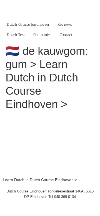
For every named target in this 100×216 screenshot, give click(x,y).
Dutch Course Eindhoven (28, 24)
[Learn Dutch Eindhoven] (50, 118)
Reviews (65, 24)
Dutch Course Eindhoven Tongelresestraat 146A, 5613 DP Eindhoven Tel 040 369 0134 (50, 194)
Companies (42, 34)
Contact (66, 34)
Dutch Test (16, 34)
